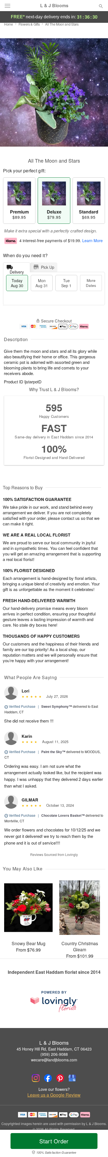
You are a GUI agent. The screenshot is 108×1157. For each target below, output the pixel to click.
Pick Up (47, 267)
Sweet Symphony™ (56, 706)
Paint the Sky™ (53, 751)
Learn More (92, 240)
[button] (96, 1144)
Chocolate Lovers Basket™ (63, 815)
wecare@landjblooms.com (54, 1059)
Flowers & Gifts (29, 24)
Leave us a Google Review (54, 1095)
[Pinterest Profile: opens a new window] (60, 1078)
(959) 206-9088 (54, 1054)
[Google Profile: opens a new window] (72, 1078)
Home (8, 24)
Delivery (17, 270)
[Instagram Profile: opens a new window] (36, 1078)
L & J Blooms (54, 5)
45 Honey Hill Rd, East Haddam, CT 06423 (54, 1049)
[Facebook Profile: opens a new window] (48, 1078)
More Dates (91, 283)
